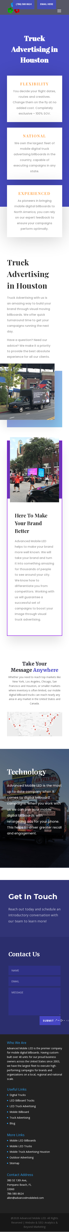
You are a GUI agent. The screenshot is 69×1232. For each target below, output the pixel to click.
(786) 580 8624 (23, 4)
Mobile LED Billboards (23, 1140)
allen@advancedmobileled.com (25, 1198)
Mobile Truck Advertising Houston (30, 1151)
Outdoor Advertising (21, 1157)
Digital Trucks (18, 1095)
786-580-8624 (15, 1193)
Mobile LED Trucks (21, 1146)
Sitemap (14, 1163)
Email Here (46, 4)
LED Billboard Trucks (22, 1100)
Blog (12, 1123)
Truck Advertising (20, 1117)
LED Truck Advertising (23, 1106)
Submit (48, 1020)
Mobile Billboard (19, 1112)
